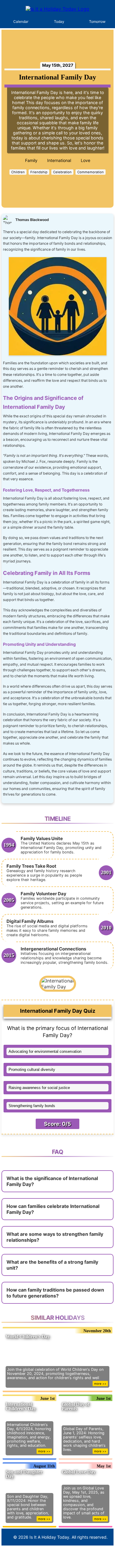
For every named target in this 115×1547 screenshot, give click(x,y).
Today (59, 21)
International (59, 160)
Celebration (62, 172)
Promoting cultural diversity (32, 1069)
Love (85, 160)
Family (31, 160)
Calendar (20, 21)
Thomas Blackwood (32, 219)
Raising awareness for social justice (39, 1087)
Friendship (38, 172)
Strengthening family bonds (32, 1106)
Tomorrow (97, 21)
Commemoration (90, 172)
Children (18, 172)
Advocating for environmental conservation (45, 1051)
